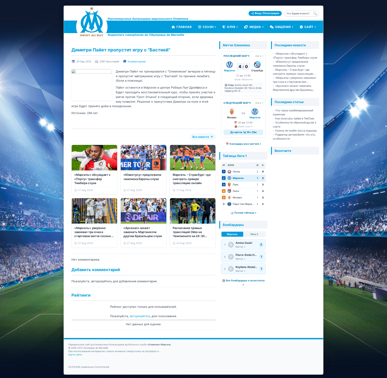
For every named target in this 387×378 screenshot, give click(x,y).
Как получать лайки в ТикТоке (294, 118)
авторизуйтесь (140, 316)
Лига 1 (254, 234)
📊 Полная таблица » (243, 212)
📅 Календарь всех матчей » (243, 143)
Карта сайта (75, 354)
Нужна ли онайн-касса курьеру (296, 130)
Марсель (232, 234)
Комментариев (137, 61)
